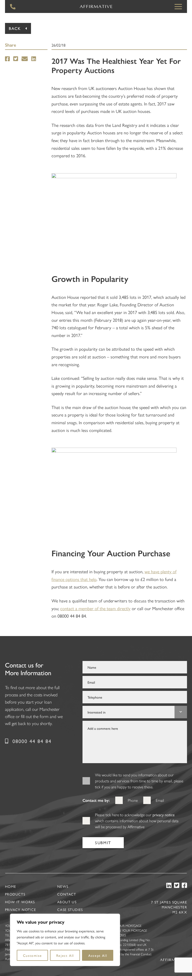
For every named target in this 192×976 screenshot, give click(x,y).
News (62, 886)
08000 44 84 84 (32, 740)
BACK (15, 28)
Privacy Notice (20, 909)
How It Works (20, 901)
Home (10, 886)
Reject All (65, 955)
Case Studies (70, 909)
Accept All (97, 955)
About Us (66, 901)
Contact (66, 894)
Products (15, 894)
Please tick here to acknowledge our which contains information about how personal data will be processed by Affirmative (136, 820)
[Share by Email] (25, 59)
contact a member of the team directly (95, 608)
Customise (32, 955)
